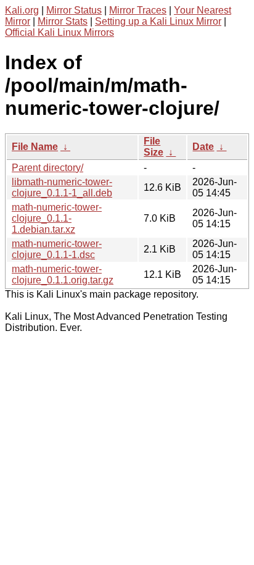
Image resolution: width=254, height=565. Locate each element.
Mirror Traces (137, 10)
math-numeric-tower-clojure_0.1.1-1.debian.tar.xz (57, 218)
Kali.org (22, 10)
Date (203, 146)
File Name (35, 146)
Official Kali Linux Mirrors (59, 32)
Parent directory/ (47, 167)
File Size (153, 146)
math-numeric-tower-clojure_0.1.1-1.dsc (57, 249)
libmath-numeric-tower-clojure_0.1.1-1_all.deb (62, 187)
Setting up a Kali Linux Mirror (158, 21)
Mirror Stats (63, 21)
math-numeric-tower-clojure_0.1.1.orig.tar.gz (62, 274)
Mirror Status (74, 10)
